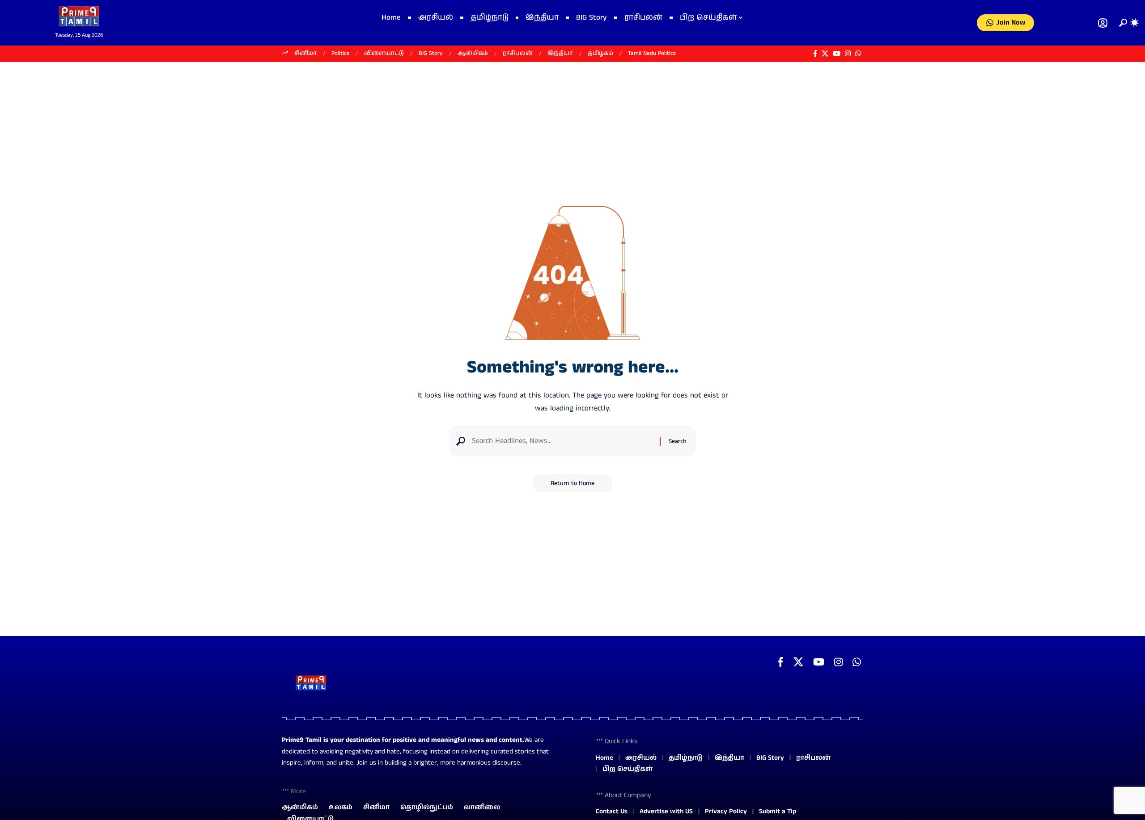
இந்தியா (560, 53)
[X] (825, 53)
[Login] (1102, 23)
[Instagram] (848, 53)
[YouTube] (837, 53)
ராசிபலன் (518, 53)
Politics (340, 53)
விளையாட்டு (384, 53)
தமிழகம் (600, 53)
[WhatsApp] (858, 53)
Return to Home (572, 483)
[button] (1121, 23)
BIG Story (431, 53)
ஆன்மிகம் (473, 53)
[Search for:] (562, 441)
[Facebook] (815, 53)
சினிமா (305, 53)
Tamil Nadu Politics (652, 53)
